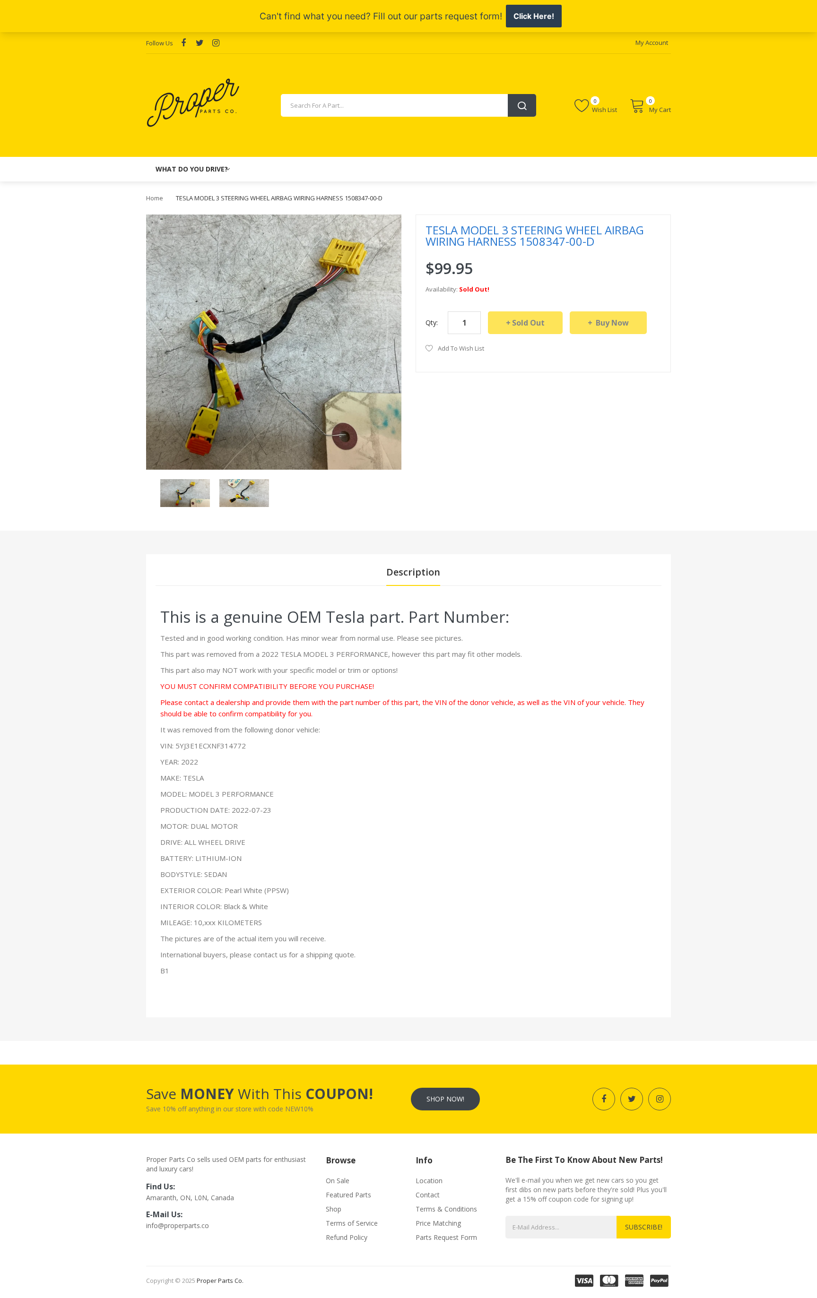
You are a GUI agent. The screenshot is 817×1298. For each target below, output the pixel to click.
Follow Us (159, 43)
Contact (428, 1194)
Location (429, 1180)
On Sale (337, 1180)
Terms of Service (352, 1223)
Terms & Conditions (446, 1208)
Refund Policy (346, 1237)
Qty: (432, 322)
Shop (333, 1208)
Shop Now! (445, 1098)
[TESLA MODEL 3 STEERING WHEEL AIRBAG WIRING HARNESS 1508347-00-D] (185, 492)
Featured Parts (348, 1194)
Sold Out (528, 323)
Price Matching (438, 1223)
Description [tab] (413, 572)
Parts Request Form (446, 1237)
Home (154, 198)
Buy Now (611, 323)
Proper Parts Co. (220, 1280)
